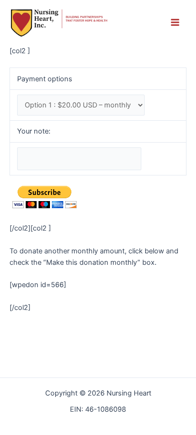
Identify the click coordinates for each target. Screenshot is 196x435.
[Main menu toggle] (175, 23)
